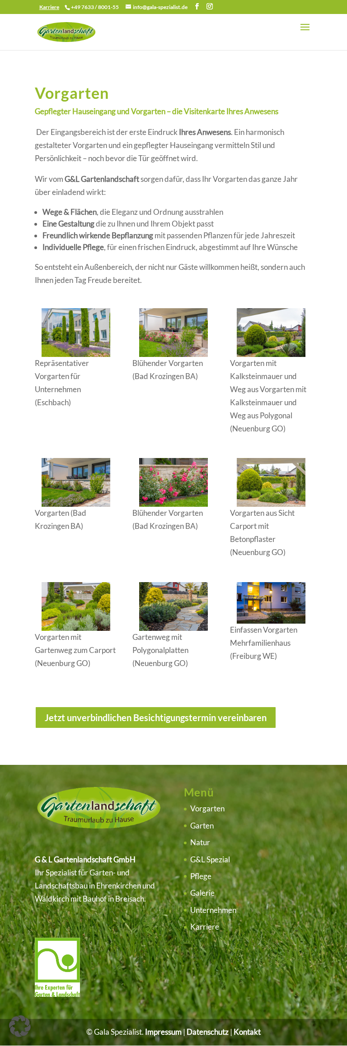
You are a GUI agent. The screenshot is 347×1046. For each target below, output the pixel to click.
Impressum (163, 1032)
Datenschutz (208, 1032)
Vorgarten (207, 808)
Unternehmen (213, 910)
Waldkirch (52, 898)
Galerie (202, 893)
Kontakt (247, 1032)
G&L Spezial (210, 859)
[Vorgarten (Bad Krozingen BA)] (76, 504)
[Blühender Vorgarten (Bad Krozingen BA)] (173, 354)
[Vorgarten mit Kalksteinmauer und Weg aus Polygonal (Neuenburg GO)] (271, 354)
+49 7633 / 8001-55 (95, 7)
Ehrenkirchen (118, 885)
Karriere (204, 926)
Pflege (200, 876)
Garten (202, 825)
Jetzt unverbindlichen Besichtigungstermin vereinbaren (156, 717)
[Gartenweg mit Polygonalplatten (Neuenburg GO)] (173, 628)
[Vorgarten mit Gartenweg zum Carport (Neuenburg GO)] (76, 628)
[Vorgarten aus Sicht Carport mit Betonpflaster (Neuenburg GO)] (271, 504)
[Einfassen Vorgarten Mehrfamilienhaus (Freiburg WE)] (271, 620)
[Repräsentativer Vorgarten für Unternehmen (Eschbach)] (76, 354)
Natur (200, 842)
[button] (20, 1026)
